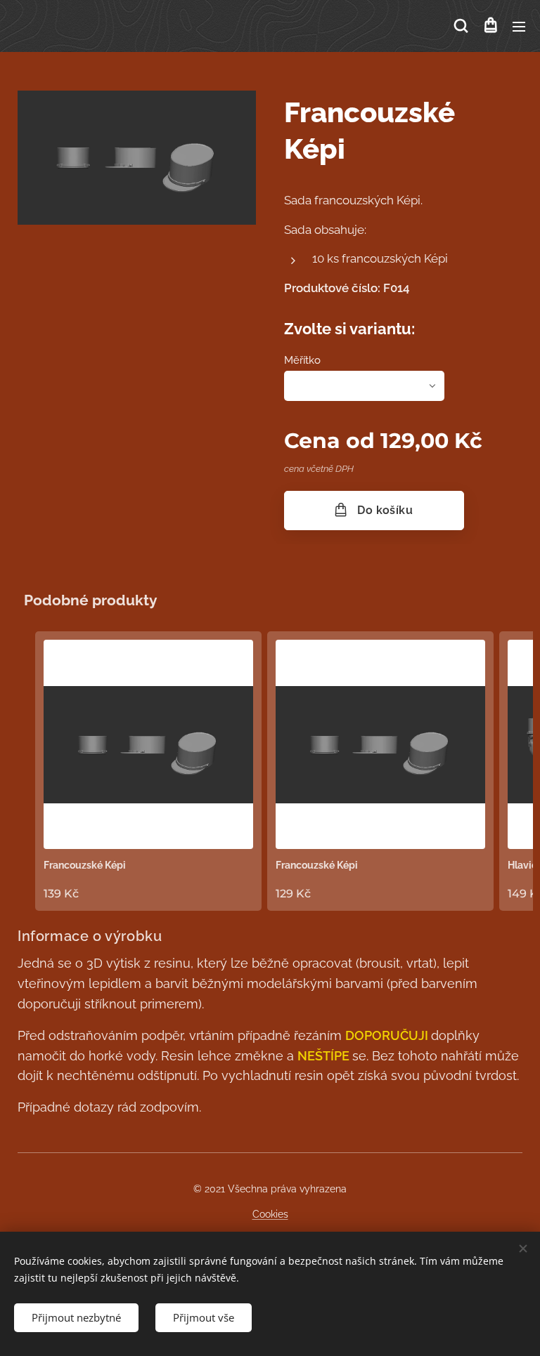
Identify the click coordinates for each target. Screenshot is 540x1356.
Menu (519, 26)
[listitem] (148, 771)
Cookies (270, 1214)
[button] (461, 26)
